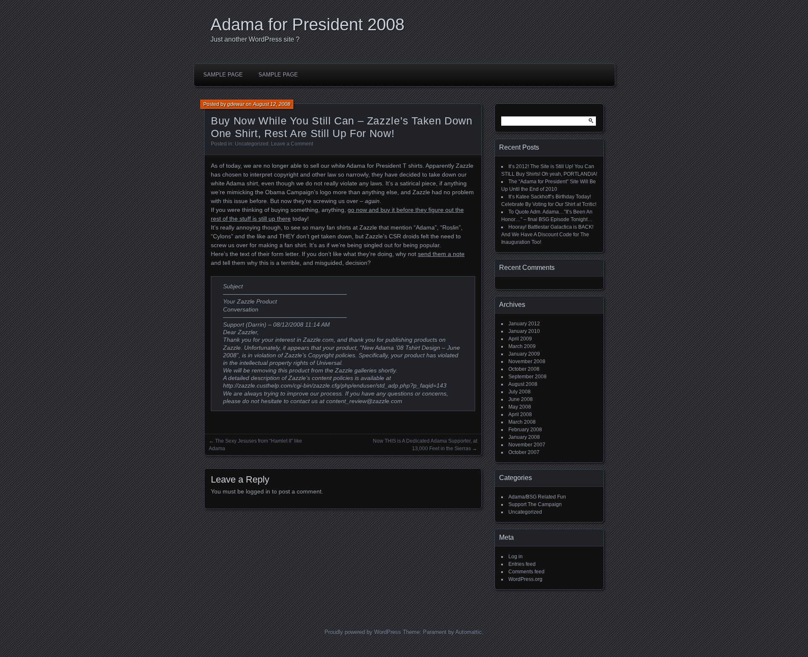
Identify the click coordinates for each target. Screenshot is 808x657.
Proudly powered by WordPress (362, 632)
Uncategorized (251, 144)
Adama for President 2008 (307, 24)
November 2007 (526, 445)
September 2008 (527, 377)
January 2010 (524, 331)
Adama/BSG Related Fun (537, 497)
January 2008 (524, 437)
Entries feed (522, 564)
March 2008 (522, 422)
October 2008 (524, 369)
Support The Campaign (535, 504)
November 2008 (526, 361)
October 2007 (524, 452)
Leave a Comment (292, 144)
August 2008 (522, 384)
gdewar (236, 104)
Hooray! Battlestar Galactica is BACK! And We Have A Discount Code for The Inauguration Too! (547, 234)
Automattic (468, 632)
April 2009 (520, 339)
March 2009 (522, 346)
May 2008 (519, 407)
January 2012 (524, 324)
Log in (515, 556)
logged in (258, 491)
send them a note (441, 254)
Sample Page (223, 74)
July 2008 (519, 392)
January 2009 (524, 354)
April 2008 (520, 414)
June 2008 (520, 399)
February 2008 (525, 430)
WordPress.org (525, 579)
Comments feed (526, 572)
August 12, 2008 (271, 104)
